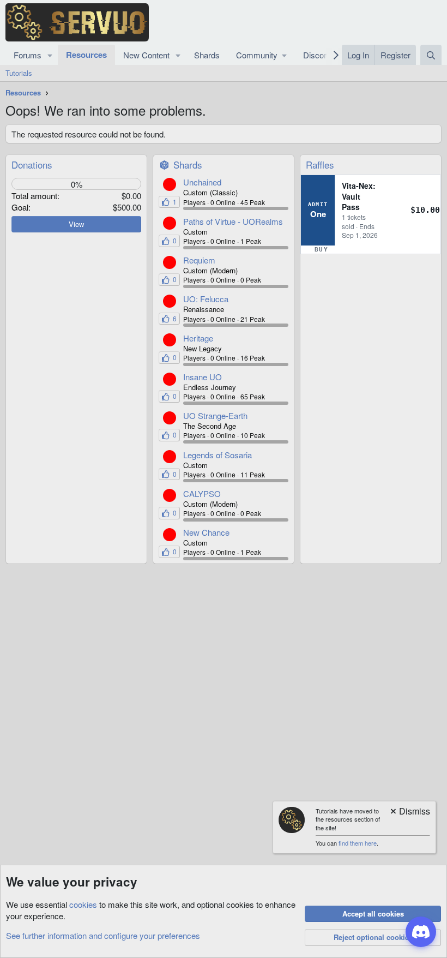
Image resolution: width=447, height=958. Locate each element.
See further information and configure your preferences (103, 935)
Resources (86, 55)
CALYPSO (202, 493)
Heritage (198, 338)
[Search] (431, 55)
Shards (207, 55)
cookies (83, 904)
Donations (31, 164)
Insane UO (202, 376)
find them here (358, 843)
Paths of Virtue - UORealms (233, 221)
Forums (27, 55)
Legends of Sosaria (217, 454)
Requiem (199, 260)
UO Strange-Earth (215, 415)
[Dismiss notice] (409, 812)
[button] (50, 55)
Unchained (202, 182)
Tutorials (18, 73)
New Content (146, 55)
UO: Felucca (205, 298)
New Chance (206, 532)
